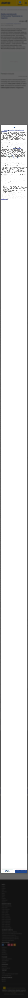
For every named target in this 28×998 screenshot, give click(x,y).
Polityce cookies (4, 199)
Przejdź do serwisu (21, 871)
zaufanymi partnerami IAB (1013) (10, 130)
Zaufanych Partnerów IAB (14, 157)
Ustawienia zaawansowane (7, 871)
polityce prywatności (17, 148)
